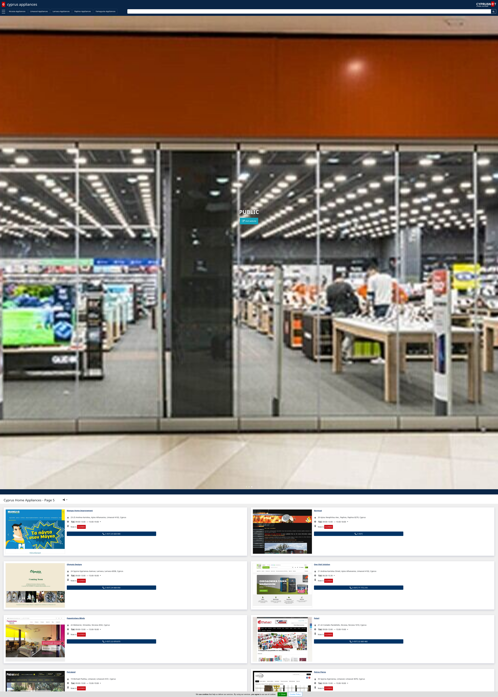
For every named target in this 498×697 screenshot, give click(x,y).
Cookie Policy (295, 694)
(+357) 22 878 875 (112, 641)
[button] (246, 487)
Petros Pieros (320, 672)
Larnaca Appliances (61, 11)
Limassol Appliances (39, 11)
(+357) (360, 534)
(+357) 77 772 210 (360, 587)
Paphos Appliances (82, 11)
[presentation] (4, 254)
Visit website (250, 221)
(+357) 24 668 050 (112, 587)
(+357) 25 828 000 (112, 534)
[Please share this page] (65, 500)
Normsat (318, 510)
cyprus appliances (22, 4)
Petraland (71, 672)
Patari (316, 618)
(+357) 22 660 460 (360, 641)
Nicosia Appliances (17, 11)
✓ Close (282, 694)
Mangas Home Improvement (80, 510)
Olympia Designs (74, 564)
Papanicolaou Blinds (76, 618)
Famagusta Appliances (105, 11)
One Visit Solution (322, 564)
